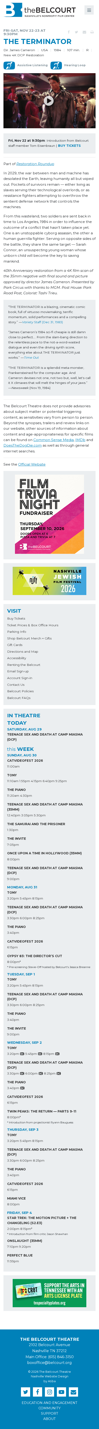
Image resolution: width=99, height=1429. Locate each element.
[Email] (84, 32)
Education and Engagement (49, 1403)
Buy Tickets (16, 618)
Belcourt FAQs (18, 698)
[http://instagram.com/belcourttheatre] (49, 1392)
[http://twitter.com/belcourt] (25, 1392)
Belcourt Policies (20, 691)
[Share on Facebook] (68, 32)
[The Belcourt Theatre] (39, 10)
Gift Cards (14, 645)
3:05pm (27, 815)
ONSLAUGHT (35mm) (24, 1241)
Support (49, 1413)
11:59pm (13, 1261)
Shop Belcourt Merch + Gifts (29, 638)
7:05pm (13, 844)
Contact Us (15, 684)
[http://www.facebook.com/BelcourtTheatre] (37, 1392)
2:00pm (13, 1229)
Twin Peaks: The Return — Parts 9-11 (41, 1111)
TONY (12, 775)
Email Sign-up (18, 671)
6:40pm (49, 781)
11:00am (13, 766)
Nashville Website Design (49, 1376)
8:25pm (38, 918)
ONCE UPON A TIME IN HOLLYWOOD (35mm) (44, 853)
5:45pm (25, 898)
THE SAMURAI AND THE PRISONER (36, 824)
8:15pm (37, 898)
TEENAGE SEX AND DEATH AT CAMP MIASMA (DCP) (45, 737)
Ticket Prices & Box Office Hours (32, 625)
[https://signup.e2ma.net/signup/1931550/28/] (73, 1392)
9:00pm (13, 879)
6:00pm (26, 918)
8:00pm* (14, 962)
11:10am (12, 781)
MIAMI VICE (16, 1198)
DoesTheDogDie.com (22, 445)
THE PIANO (16, 790)
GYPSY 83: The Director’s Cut (34, 956)
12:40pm (13, 815)
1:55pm (24, 781)
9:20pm (25, 1246)
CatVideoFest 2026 (25, 760)
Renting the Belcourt (23, 665)
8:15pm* (26, 1229)
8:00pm (13, 859)
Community (49, 1408)
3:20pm (13, 898)
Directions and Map (22, 651)
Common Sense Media (53, 440)
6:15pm (12, 947)
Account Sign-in (19, 678)
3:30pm (13, 918)
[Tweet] (76, 32)
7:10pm (12, 1246)
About (49, 1419)
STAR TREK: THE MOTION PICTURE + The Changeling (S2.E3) (41, 1220)
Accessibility (16, 658)
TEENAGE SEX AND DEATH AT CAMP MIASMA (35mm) (45, 806)
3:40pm (13, 932)
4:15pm (36, 781)
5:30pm (40, 815)
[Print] (92, 32)
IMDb (80, 440)
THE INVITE (16, 838)
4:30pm (26, 795)
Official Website (32, 464)
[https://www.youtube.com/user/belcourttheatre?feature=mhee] (61, 1392)
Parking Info (16, 631)
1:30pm (12, 830)
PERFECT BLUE (20, 1255)
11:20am (13, 795)
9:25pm (61, 781)
